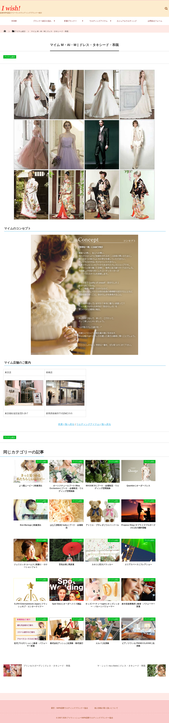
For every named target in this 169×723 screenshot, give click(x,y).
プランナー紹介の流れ (42, 21)
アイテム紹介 (9, 57)
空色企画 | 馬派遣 (66, 564)
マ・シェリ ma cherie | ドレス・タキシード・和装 (121, 665)
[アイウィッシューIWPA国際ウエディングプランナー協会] (11, 10)
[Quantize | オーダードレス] (138, 480)
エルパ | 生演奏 (102, 643)
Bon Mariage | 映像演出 (30, 525)
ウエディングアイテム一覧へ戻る (93, 424)
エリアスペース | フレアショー (138, 564)
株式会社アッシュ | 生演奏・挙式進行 (66, 643)
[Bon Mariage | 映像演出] (31, 519)
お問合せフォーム (155, 21)
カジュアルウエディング (127, 21)
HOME (14, 21)
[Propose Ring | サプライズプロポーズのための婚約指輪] (138, 521)
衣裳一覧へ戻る (66, 424)
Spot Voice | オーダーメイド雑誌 (66, 604)
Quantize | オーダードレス (138, 486)
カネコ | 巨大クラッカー (102, 564)
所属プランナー (70, 21)
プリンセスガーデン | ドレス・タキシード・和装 (46, 665)
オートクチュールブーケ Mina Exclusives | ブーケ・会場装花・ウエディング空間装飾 (66, 488)
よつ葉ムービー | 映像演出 (30, 486)
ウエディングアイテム (98, 21)
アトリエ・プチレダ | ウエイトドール (102, 525)
